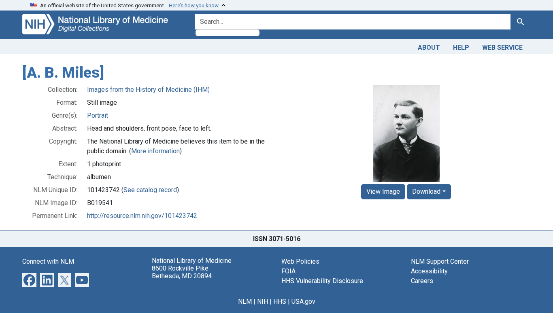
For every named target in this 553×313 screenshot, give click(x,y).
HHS (279, 301)
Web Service (502, 47)
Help (461, 47)
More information (155, 151)
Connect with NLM (48, 261)
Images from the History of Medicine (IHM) (148, 89)
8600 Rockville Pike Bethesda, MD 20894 (182, 272)
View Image (383, 191)
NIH (262, 301)
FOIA (288, 271)
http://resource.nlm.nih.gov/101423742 (142, 216)
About (429, 47)
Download (426, 191)
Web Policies (300, 261)
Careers (422, 281)
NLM (245, 301)
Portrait (97, 115)
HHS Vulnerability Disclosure (322, 281)
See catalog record (150, 190)
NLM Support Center (440, 261)
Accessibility (429, 271)
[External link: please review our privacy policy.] (29, 279)
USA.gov (303, 301)
